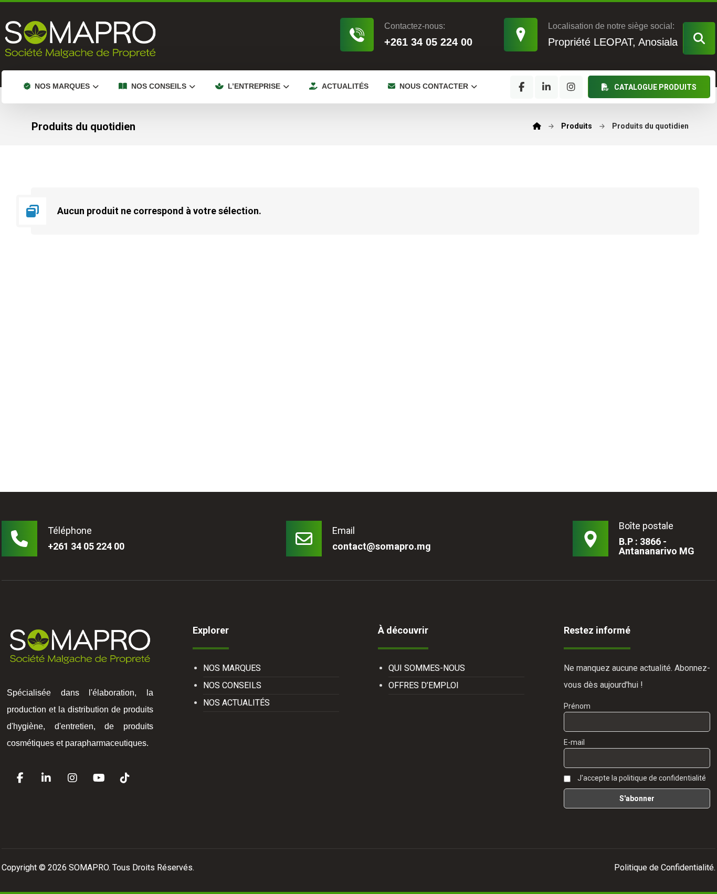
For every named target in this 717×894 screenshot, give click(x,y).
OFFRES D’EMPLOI (423, 685)
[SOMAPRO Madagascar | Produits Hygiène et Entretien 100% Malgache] (80, 39)
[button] (699, 38)
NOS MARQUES (232, 668)
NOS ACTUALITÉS (236, 703)
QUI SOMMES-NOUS (426, 668)
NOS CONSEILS (232, 685)
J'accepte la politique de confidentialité (641, 778)
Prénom (577, 706)
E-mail (574, 742)
